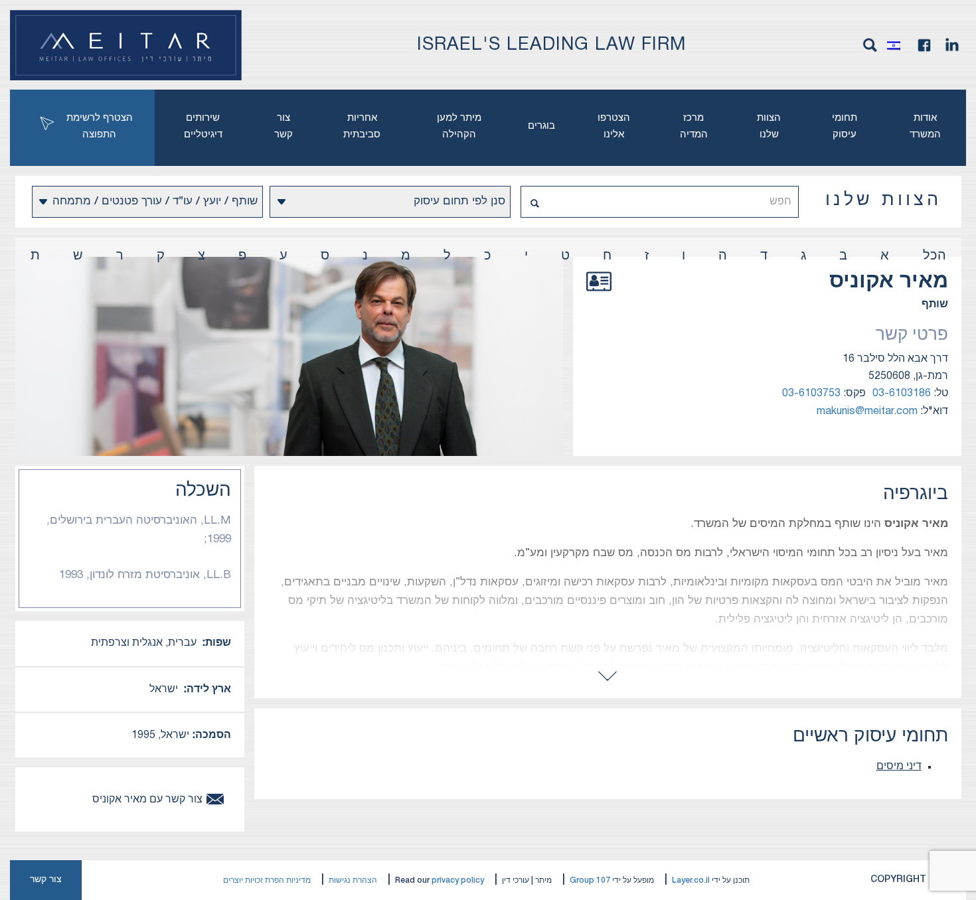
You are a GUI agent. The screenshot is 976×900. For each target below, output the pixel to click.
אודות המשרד (925, 126)
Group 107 (590, 880)
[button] (897, 45)
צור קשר (283, 126)
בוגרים (541, 126)
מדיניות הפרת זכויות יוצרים (267, 880)
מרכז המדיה (694, 126)
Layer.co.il (691, 880)
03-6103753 (811, 393)
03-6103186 (901, 393)
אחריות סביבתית (361, 126)
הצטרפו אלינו (614, 126)
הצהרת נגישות (353, 880)
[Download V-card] (599, 296)
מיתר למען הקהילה (459, 126)
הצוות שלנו (769, 126)
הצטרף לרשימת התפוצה (99, 126)
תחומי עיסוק (844, 126)
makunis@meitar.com (867, 411)
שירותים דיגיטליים (203, 126)
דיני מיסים (899, 766)
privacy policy (458, 880)
